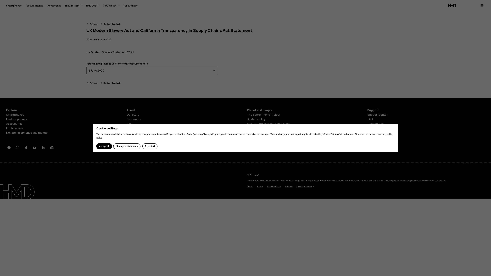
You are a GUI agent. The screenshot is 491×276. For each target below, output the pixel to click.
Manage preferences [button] (127, 146)
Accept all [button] (104, 146)
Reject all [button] (150, 146)
